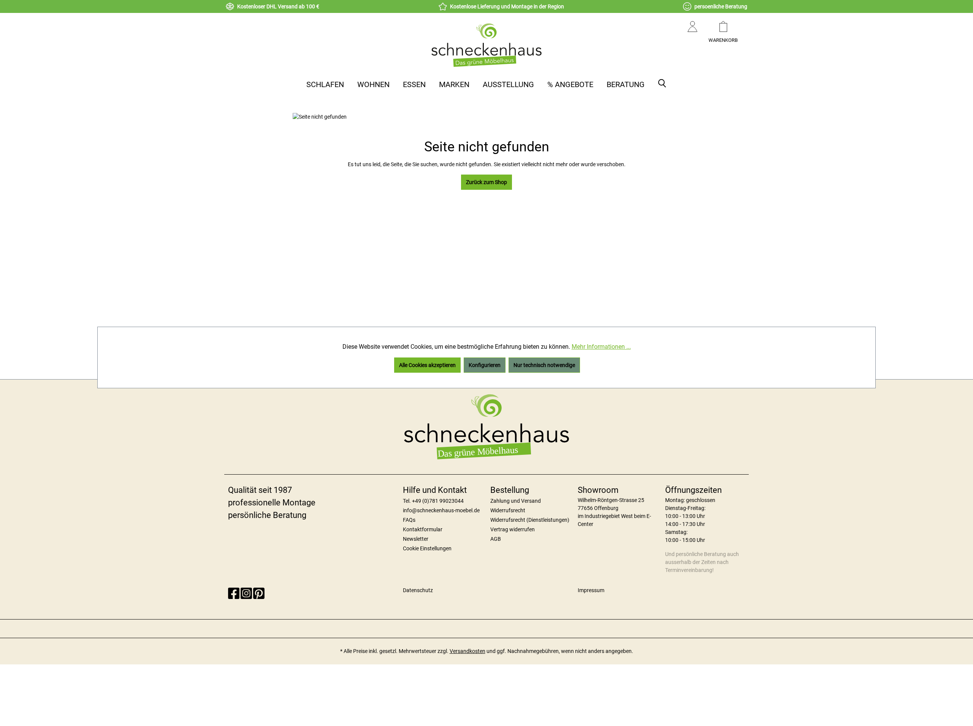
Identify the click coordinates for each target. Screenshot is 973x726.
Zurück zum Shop (486, 182)
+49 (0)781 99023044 (438, 501)
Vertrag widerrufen (512, 529)
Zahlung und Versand (515, 501)
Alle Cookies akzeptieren (427, 365)
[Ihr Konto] (692, 34)
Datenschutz (418, 590)
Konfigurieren (485, 365)
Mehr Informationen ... (601, 346)
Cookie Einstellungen (427, 548)
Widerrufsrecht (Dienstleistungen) (529, 520)
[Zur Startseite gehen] (486, 45)
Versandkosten (467, 651)
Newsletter (415, 539)
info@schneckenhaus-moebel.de (441, 510)
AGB (495, 539)
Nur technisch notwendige (544, 365)
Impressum (591, 590)
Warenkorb (723, 40)
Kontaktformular (422, 529)
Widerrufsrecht (507, 510)
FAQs (409, 520)
